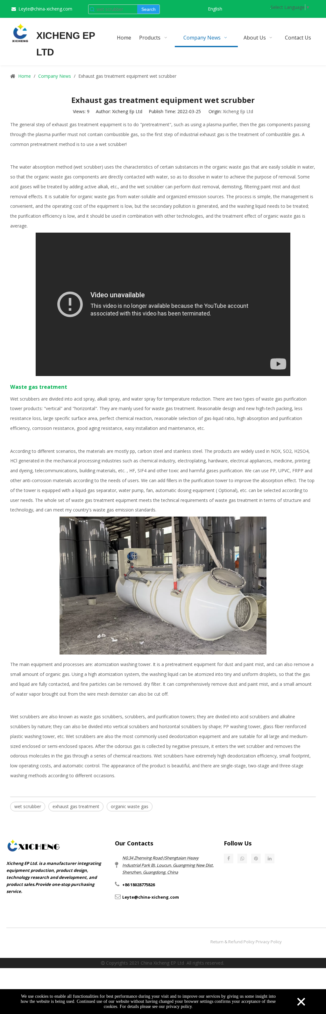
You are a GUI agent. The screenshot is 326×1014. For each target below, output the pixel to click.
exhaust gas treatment (76, 806)
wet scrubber (27, 806)
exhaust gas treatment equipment (87, 124)
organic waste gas (129, 806)
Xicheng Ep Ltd (238, 111)
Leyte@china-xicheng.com (45, 9)
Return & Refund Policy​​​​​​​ (232, 942)
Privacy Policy (269, 942)
